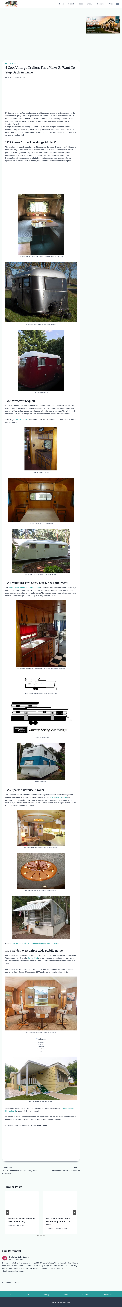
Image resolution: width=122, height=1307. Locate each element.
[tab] (37, 1235)
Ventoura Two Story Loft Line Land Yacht (24, 587)
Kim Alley (10, 77)
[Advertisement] (41, 96)
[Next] (74, 1212)
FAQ (28, 1295)
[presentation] (22, 1202)
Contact (66, 1295)
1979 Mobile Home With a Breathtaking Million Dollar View (19, 1170)
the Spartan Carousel (58, 797)
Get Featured (108, 1295)
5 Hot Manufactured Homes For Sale (66, 1169)
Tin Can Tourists (21, 420)
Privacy (46, 1295)
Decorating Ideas (12, 63)
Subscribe (85, 1295)
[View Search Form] (117, 4)
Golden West (33, 958)
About (11, 1295)
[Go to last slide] (7, 1212)
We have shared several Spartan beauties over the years (35, 943)
